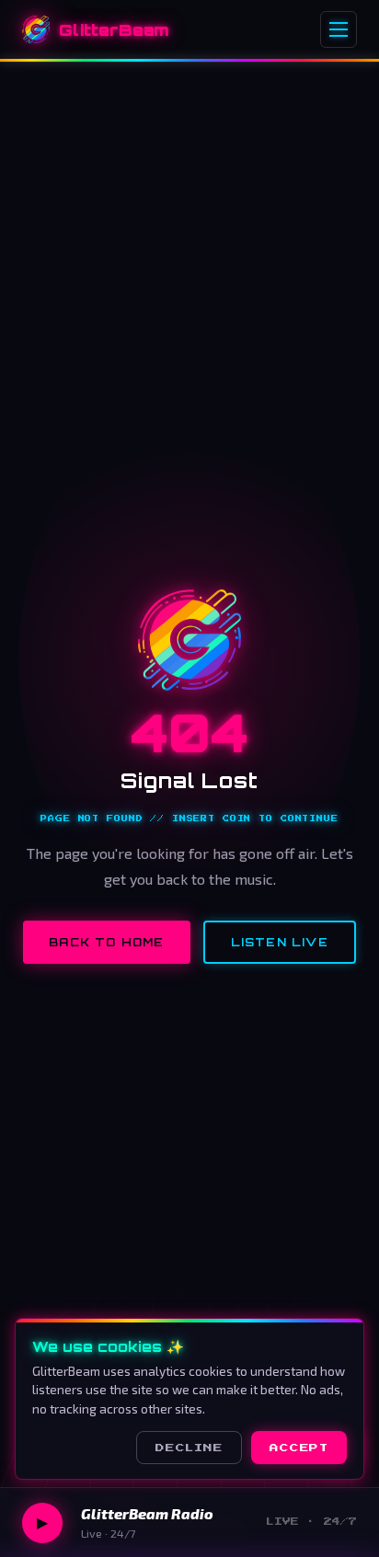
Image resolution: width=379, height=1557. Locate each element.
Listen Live (279, 942)
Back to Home (106, 942)
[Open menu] (338, 29)
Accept (299, 1447)
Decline (189, 1447)
